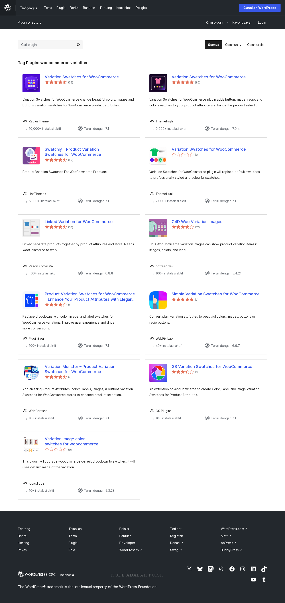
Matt (226, 536)
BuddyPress (231, 550)
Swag (176, 550)
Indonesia (67, 575)
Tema (73, 536)
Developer (127, 543)
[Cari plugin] (78, 44)
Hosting (23, 543)
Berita (22, 536)
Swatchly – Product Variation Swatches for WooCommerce (73, 152)
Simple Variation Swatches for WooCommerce (216, 294)
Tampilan (75, 529)
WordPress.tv (131, 550)
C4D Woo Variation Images (197, 221)
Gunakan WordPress (259, 8)
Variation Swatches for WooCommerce (82, 77)
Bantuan (125, 536)
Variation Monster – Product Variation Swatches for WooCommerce (80, 369)
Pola (72, 550)
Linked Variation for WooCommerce (79, 221)
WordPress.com (234, 529)
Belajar (124, 529)
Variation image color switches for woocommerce (71, 441)
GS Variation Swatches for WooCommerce (212, 366)
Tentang (24, 529)
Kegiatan (176, 536)
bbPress (229, 543)
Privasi (22, 550)
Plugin (73, 543)
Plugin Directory (29, 22)
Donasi (177, 543)
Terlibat (175, 529)
